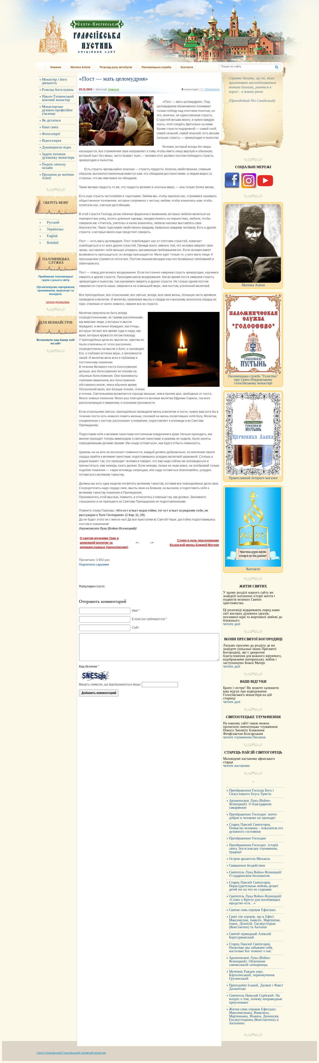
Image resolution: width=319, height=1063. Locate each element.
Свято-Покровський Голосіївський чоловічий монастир (71, 1052)
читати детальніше (58, 301)
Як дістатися (51, 120)
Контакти (187, 67)
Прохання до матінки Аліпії (58, 176)
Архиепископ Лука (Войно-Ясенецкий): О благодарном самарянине (250, 804)
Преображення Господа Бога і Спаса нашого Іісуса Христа (251, 792)
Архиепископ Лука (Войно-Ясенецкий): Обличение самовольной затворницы (250, 961)
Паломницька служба (156, 67)
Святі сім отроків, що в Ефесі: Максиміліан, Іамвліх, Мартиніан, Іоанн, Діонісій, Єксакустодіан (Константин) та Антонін (255, 922)
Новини (55, 67)
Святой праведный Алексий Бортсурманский (250, 935)
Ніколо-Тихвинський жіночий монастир (58, 98)
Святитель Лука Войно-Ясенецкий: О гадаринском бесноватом (255, 874)
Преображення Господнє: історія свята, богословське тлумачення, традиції (253, 848)
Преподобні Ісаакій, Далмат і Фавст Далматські (256, 987)
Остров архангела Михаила (249, 859)
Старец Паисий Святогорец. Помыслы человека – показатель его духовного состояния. (256, 828)
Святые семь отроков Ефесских (252, 910)
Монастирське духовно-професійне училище (57, 110)
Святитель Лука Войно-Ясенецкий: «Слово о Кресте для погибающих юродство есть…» (255, 899)
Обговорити (212, 89)
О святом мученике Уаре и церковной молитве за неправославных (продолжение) (104, 542)
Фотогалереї (51, 134)
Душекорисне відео (56, 147)
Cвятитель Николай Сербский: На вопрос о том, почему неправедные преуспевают (255, 999)
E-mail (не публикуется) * (149, 619)
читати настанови (236, 766)
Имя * (136, 610)
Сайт (135, 627)
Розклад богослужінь (58, 90)
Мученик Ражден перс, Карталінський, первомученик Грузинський (252, 975)
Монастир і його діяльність (54, 81)
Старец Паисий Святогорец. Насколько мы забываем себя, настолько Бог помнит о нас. (251, 947)
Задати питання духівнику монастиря (58, 155)
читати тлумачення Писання (244, 737)
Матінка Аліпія (80, 67)
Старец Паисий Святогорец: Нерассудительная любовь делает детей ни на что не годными (253, 886)
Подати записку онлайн (54, 166)
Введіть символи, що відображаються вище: (110, 684)
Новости (113, 89)
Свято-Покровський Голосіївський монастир (106, 33)
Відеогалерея (51, 140)
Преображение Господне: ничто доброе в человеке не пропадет (253, 816)
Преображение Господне (247, 838)
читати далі (231, 624)
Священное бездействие (247, 865)
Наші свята (50, 127)
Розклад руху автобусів (116, 67)
